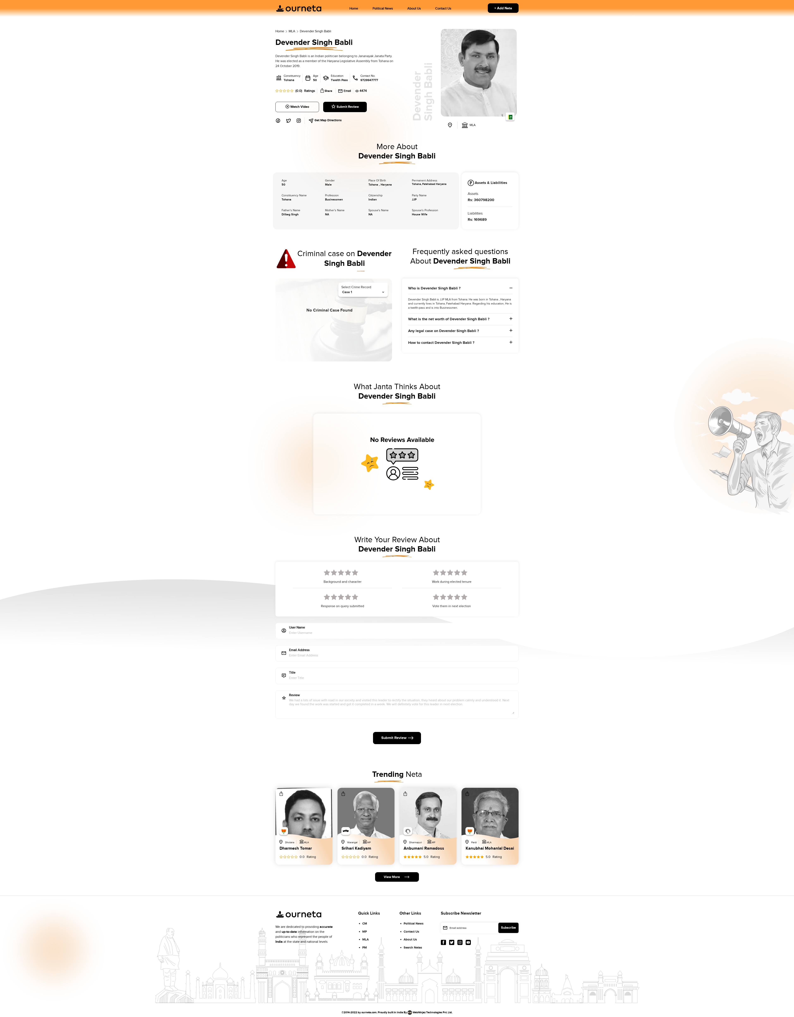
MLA (365, 939)
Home (353, 9)
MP (364, 932)
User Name (297, 628)
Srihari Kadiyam (356, 848)
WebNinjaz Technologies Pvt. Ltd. (432, 1012)
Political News (383, 9)
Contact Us (443, 9)
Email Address (299, 650)
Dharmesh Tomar (296, 848)
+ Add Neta (503, 8)
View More (392, 877)
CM (364, 924)
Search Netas (413, 948)
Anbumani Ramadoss (424, 848)
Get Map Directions (328, 120)
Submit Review (348, 107)
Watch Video (299, 107)
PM (364, 948)
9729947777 (369, 80)
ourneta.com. (369, 1012)
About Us (414, 9)
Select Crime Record (356, 287)
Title (292, 673)
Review (294, 695)
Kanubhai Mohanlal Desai (490, 848)
